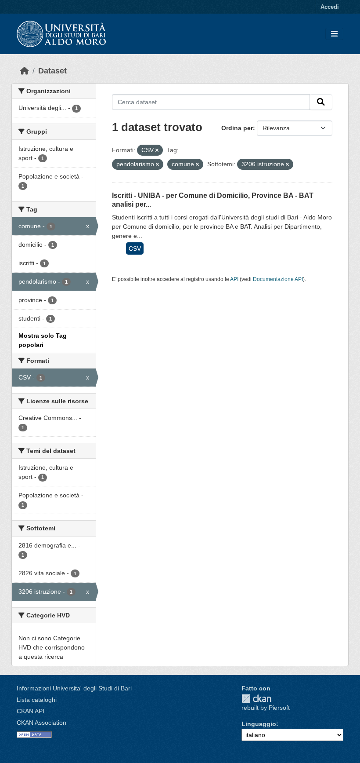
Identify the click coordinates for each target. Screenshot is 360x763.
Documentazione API (278, 279)
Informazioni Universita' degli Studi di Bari (74, 688)
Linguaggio (258, 723)
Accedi (329, 7)
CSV (135, 248)
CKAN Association (41, 722)
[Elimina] (156, 150)
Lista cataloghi (37, 699)
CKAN (256, 698)
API (234, 279)
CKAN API (30, 711)
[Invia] (321, 102)
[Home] (24, 70)
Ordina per (237, 127)
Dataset (52, 70)
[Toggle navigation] (334, 34)
